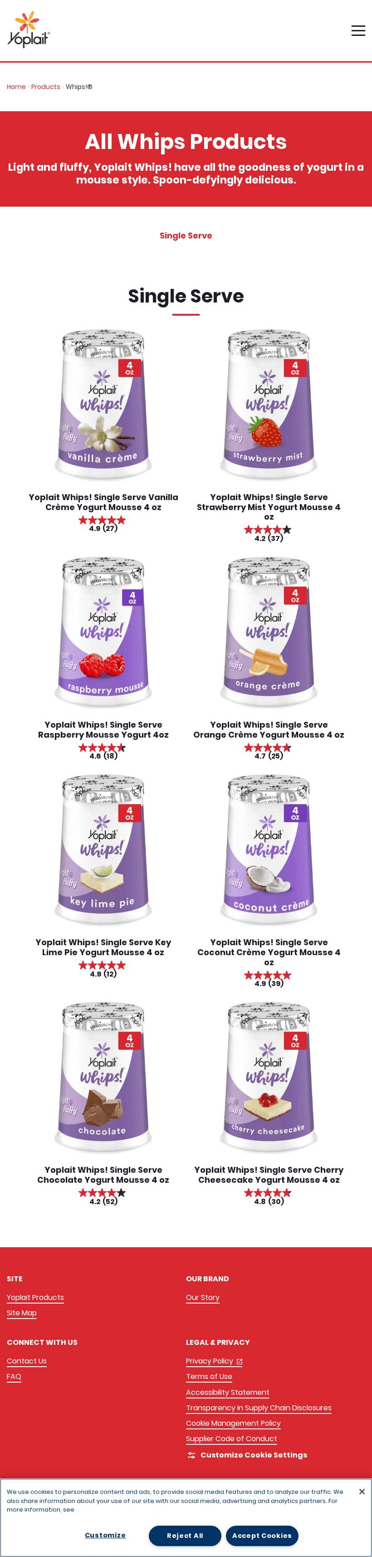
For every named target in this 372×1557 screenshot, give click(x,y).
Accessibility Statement (227, 1392)
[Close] (362, 1492)
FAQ (14, 1376)
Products (45, 87)
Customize (105, 1535)
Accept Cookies (262, 1535)
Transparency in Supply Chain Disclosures (259, 1408)
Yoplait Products (35, 1297)
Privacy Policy (214, 1361)
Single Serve (186, 235)
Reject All (185, 1535)
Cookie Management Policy (233, 1423)
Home (16, 87)
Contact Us (27, 1361)
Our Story (203, 1297)
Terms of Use (209, 1376)
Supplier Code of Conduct (231, 1438)
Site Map (22, 1313)
